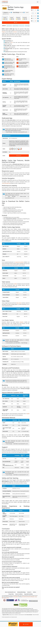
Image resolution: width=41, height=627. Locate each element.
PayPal (28, 413)
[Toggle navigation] (37, 2)
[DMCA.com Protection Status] (23, 605)
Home (3, 5)
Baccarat (29, 596)
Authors (34, 592)
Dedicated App (28, 25)
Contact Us (29, 592)
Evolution (15, 31)
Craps (36, 596)
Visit (16, 22)
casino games (15, 596)
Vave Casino (33, 20)
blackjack (21, 322)
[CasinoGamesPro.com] (5, 2)
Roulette (7, 597)
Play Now (19, 155)
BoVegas (33, 18)
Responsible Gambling (28, 594)
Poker (3, 597)
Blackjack (32, 596)
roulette (15, 283)
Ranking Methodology (21, 592)
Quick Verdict (9, 25)
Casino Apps (7, 5)
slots (12, 42)
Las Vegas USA (33, 13)
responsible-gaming (6, 183)
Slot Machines (24, 596)
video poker (18, 303)
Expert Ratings (15, 25)
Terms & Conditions (19, 594)
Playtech (3, 31)
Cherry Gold (33, 10)
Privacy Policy (11, 594)
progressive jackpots (19, 262)
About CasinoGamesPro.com (10, 592)
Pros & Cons (22, 25)
